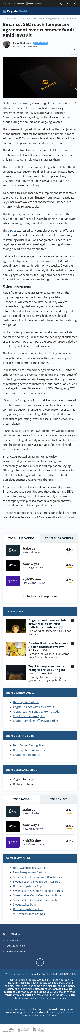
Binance (53, 103)
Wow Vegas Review (32, 567)
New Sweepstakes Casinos (30, 872)
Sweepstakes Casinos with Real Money (37, 877)
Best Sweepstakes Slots (28, 909)
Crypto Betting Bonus (26, 754)
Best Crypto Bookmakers (29, 750)
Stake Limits (13, 940)
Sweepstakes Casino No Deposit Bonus (38, 891)
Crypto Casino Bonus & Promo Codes (37, 711)
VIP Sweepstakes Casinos (29, 914)
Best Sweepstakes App (27, 886)
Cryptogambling (10, 18)
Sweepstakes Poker (25, 904)
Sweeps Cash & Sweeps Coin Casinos (36, 881)
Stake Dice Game (16, 946)
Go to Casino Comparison (40, 596)
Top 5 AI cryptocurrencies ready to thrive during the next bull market (46, 670)
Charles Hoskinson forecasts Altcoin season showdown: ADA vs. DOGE (48, 647)
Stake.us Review (31, 552)
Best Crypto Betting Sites (28, 745)
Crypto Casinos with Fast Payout (33, 707)
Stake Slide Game (16, 951)
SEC (10, 230)
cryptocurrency (21, 103)
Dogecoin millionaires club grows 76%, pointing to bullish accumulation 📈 (47, 624)
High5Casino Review (33, 582)
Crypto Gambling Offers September (35, 720)
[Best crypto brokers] (18, 11)
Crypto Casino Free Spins (29, 716)
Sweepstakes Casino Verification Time (37, 895)
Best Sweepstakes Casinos (29, 867)
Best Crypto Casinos (26, 702)
